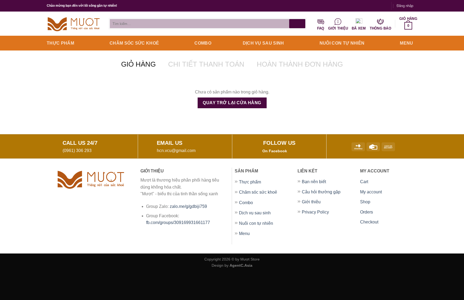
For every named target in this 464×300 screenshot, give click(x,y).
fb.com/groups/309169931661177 (178, 222)
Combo (202, 43)
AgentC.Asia (241, 265)
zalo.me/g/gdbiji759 (189, 206)
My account (371, 192)
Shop (365, 202)
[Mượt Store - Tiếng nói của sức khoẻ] (73, 23)
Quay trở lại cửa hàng (232, 102)
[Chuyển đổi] (285, 182)
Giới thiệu (338, 28)
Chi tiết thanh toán (206, 64)
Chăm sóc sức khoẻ (134, 43)
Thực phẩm (60, 43)
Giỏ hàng (138, 64)
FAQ (320, 28)
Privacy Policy (315, 212)
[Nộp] (297, 23)
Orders (366, 212)
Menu (406, 43)
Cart (364, 181)
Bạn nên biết (314, 181)
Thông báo (380, 28)
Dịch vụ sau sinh (263, 43)
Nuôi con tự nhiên (342, 43)
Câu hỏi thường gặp (321, 192)
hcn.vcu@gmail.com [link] (176, 150)
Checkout (369, 222)
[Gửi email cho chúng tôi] (379, 6)
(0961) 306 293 (77, 150)
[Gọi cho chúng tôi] (384, 6)
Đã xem (359, 28)
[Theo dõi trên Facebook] (374, 6)
